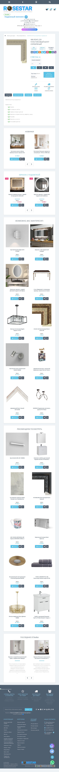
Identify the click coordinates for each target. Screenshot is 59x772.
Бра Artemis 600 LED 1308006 (17, 458)
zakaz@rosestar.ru (30, 24)
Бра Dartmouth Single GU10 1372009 (17, 250)
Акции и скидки (20, 749)
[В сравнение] (51, 67)
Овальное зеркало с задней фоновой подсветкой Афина (17, 290)
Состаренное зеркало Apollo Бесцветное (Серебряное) (17, 498)
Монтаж (5, 734)
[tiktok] (51, 709)
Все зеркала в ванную (22, 734)
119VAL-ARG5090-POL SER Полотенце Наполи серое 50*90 (42, 577)
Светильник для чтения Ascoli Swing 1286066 (17, 369)
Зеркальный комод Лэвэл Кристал (42, 538)
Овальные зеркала (21, 747)
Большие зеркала (21, 722)
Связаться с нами (7, 745)
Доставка (6, 727)
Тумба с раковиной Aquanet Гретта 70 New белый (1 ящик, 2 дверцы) (41, 617)
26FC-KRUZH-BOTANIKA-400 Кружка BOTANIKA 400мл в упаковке (17, 538)
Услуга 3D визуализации (29, 29)
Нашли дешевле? (36, 60)
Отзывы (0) (28, 95)
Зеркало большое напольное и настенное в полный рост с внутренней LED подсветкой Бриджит (42, 657)
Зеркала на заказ (21, 740)
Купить (15, 205)
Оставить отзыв (51, 48)
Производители (7, 754)
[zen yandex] (49, 709)
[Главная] (5, 35)
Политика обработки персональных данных (9, 742)
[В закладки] (45, 67)
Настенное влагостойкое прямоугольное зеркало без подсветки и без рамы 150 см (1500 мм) (17, 152)
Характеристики (18, 95)
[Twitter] (44, 709)
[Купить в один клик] (39, 67)
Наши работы (7, 736)
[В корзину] (33, 67)
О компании (6, 725)
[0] (47, 10)
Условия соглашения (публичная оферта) (8, 739)
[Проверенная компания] (5, 689)
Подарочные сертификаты (7, 757)
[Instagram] (36, 709)
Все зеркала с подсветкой (22, 738)
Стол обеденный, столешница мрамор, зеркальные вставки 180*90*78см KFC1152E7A (42, 290)
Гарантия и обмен (8, 732)
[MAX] (52, 746)
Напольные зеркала (21, 724)
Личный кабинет (34, 723)
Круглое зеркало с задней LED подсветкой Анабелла (42, 195)
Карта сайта (6, 751)
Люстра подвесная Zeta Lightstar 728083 (17, 617)
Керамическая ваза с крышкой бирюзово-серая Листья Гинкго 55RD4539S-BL (41, 369)
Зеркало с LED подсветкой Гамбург (42, 250)
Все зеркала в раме (21, 736)
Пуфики (19, 745)
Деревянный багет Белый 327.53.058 (17, 409)
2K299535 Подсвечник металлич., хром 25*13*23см (42, 409)
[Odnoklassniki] (42, 709)
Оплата (5, 730)
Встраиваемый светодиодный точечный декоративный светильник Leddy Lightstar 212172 (17, 577)
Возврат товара (7, 747)
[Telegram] (52, 751)
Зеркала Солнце (20, 732)
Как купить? (37, 95)
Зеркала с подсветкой (29, 175)
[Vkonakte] (38, 709)
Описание (8, 95)
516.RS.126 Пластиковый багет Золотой (42, 329)
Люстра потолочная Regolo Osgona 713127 (17, 329)
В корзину (15, 159)
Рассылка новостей (35, 730)
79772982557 (25, 21)
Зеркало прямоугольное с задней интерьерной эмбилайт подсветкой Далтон (17, 195)
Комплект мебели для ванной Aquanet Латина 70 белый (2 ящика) (42, 458)
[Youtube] (46, 709)
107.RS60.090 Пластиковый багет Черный (41, 498)
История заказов (34, 725)
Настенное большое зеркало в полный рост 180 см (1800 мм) (42, 152)
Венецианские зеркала (22, 730)
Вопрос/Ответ (7, 749)
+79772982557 (34, 21)
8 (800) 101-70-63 (30, 22)
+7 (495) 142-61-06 (30, 19)
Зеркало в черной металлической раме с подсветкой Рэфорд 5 (17, 657)
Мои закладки (34, 728)
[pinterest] (53, 709)
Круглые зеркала (20, 742)
